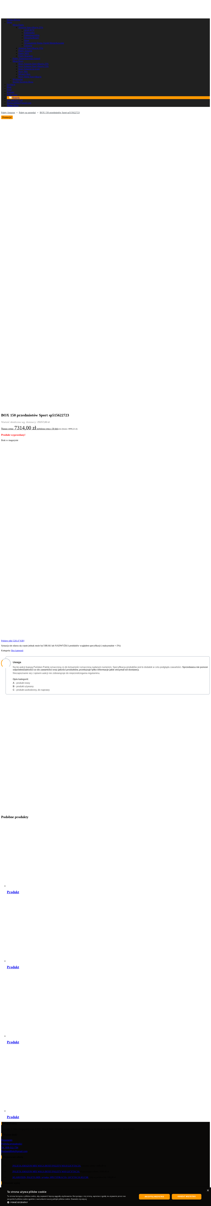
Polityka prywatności (11, 1144)
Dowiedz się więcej (79, 1199)
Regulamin (6, 1140)
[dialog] (105, 1196)
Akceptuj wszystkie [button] (154, 1196)
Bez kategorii (17, 650)
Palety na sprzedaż (27, 112)
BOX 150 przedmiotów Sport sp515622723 (60, 112)
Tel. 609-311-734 (9, 1147)
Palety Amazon (8, 112)
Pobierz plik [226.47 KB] (12, 641)
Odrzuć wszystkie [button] (187, 1196)
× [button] (208, 1190)
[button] (70, 1202)
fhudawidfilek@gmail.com (14, 1151)
